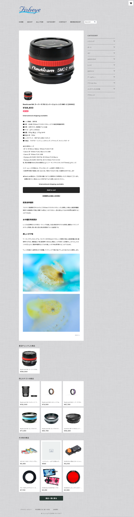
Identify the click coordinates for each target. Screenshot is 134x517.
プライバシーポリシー (26, 509)
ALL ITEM (39, 22)
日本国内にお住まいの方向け (51, 196)
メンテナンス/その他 (94, 89)
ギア (89, 53)
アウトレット (91, 95)
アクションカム (92, 83)
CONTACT (63, 22)
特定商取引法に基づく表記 (42, 509)
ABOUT (30, 22)
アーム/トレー (92, 77)
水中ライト (91, 71)
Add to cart (51, 190)
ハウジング (91, 41)
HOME (21, 22)
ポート (90, 47)
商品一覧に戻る (51, 498)
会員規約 (55, 509)
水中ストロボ (92, 59)
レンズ (89, 65)
